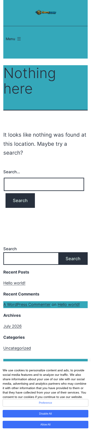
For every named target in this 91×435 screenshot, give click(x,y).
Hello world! (14, 283)
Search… (11, 171)
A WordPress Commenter (27, 304)
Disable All (45, 413)
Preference (45, 402)
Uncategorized (17, 348)
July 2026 (12, 326)
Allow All (45, 424)
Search (10, 248)
